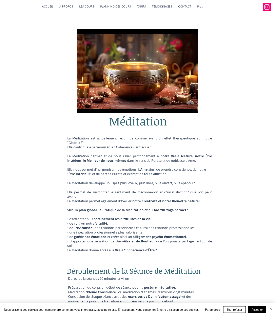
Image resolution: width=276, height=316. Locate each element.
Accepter (257, 309)
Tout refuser (234, 309)
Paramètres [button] (212, 309)
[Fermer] (271, 309)
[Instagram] (267, 7)
